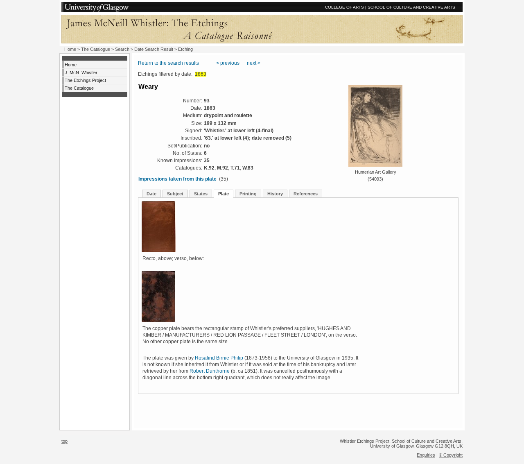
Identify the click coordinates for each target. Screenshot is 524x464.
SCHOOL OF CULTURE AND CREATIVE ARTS (411, 7)
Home (70, 49)
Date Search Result (153, 49)
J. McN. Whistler (81, 72)
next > (253, 63)
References (306, 193)
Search (122, 49)
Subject (175, 193)
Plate (223, 193)
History (275, 193)
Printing (248, 193)
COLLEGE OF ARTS (344, 7)
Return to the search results (168, 63)
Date (151, 193)
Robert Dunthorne (210, 371)
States (201, 193)
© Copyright (451, 455)
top (64, 441)
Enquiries (426, 455)
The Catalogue (95, 49)
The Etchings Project (85, 80)
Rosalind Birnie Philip (219, 357)
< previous (227, 63)
